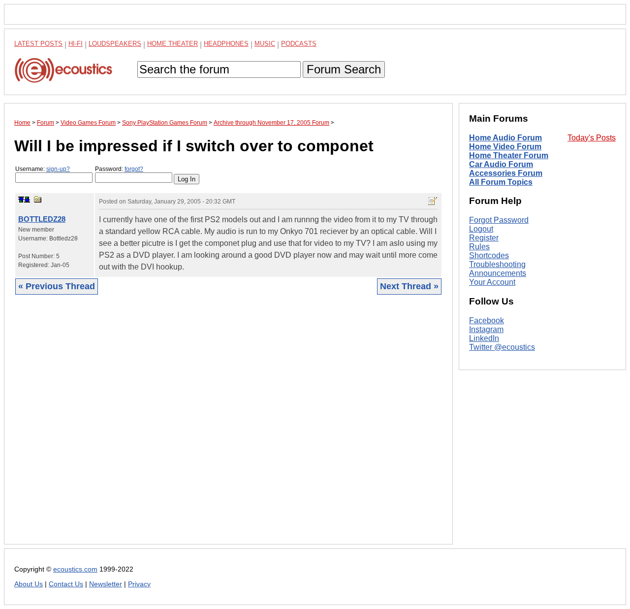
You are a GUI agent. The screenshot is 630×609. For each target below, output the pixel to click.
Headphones (226, 43)
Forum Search (344, 69)
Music (264, 43)
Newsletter (105, 584)
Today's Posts (591, 138)
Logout (481, 229)
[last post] (27, 200)
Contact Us (66, 584)
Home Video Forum (505, 146)
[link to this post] (38, 199)
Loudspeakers (115, 43)
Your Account (492, 282)
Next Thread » (409, 286)
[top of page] (21, 200)
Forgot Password (499, 220)
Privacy (139, 584)
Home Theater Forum (508, 155)
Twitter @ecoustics (502, 347)
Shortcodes (489, 255)
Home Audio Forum (505, 138)
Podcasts (298, 43)
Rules (479, 246)
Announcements (497, 273)
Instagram (486, 329)
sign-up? (58, 169)
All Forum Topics (501, 182)
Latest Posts (38, 43)
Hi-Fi (75, 43)
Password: (119, 169)
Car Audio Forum (501, 164)
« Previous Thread (56, 286)
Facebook (486, 320)
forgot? (134, 169)
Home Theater (172, 43)
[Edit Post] (433, 201)
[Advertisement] (228, 427)
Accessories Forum (505, 173)
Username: (42, 169)
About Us (28, 584)
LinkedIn (484, 338)
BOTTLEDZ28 (41, 219)
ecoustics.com (75, 569)
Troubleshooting (497, 264)
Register (484, 238)
